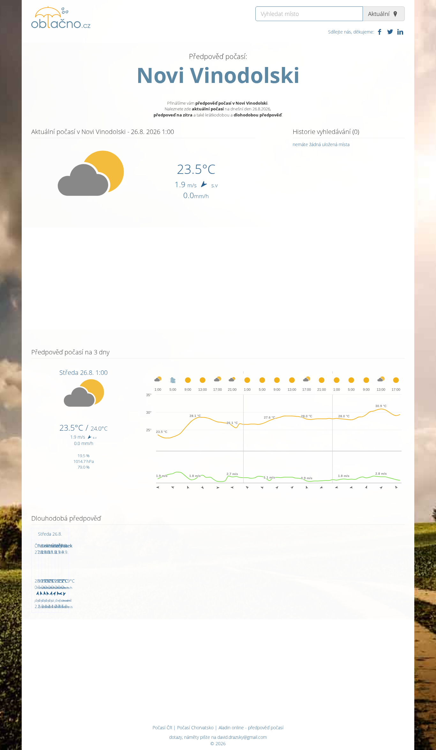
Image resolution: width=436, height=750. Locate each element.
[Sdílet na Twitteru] (390, 31)
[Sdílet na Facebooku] (379, 31)
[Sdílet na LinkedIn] (400, 31)
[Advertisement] (218, 278)
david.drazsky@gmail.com (242, 737)
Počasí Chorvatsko (195, 727)
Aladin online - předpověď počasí (251, 727)
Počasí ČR (162, 727)
